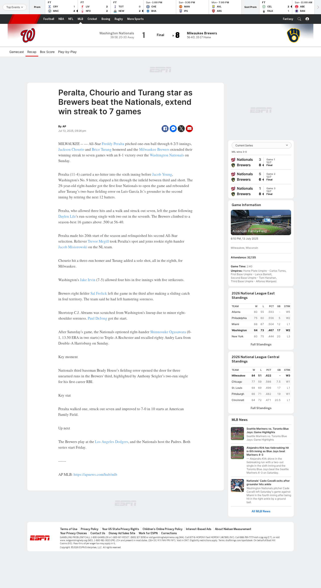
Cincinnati (238, 400)
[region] (261, 321)
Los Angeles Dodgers (111, 441)
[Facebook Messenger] (173, 128)
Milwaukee (238, 375)
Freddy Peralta (113, 143)
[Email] (189, 128)
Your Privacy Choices (73, 533)
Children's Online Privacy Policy (163, 529)
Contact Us (97, 533)
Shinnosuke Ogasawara (168, 331)
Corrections (169, 533)
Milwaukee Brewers (154, 149)
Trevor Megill (98, 241)
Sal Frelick (98, 293)
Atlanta (236, 311)
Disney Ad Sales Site (122, 533)
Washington (239, 330)
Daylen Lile (67, 216)
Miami (235, 324)
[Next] (317, 7)
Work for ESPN (148, 533)
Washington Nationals (167, 155)
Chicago (237, 381)
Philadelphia (239, 318)
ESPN (24, 19)
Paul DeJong (97, 318)
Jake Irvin (87, 279)
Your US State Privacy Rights (120, 529)
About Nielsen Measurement (233, 529)
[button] (299, 19)
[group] (261, 162)
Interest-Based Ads (198, 529)
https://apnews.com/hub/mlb (95, 474)
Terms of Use (68, 529)
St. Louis (237, 387)
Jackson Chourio (71, 149)
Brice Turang (102, 149)
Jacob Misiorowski (72, 246)
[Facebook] (165, 128)
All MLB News (261, 511)
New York (237, 336)
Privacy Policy (89, 529)
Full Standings (261, 344)
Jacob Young (162, 174)
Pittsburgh (238, 394)
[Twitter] (181, 128)
